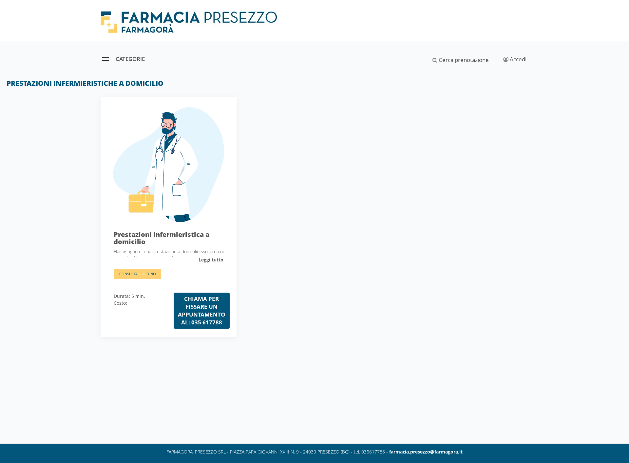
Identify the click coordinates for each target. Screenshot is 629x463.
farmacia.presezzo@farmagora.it (426, 452)
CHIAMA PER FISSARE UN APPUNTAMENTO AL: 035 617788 (201, 310)
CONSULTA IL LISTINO (137, 273)
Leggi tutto (211, 260)
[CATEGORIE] (105, 58)
